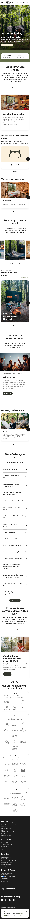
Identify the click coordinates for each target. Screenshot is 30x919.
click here (19, 915)
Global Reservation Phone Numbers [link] (10, 860)
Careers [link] (3, 826)
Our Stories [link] (4, 833)
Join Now (7, 674)
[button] (21, 56)
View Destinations (7, 45)
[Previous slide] (11, 402)
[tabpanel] (15, 56)
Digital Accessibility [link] (6, 835)
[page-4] (16, 171)
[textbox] (8, 57)
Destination (8, 55)
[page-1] (13, 171)
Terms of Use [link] (4, 878)
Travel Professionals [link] (6, 844)
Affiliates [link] (3, 850)
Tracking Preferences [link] (7, 873)
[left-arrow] (10, 264)
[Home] (7, 4)
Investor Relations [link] (6, 828)
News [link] (2, 830)
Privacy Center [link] (5, 874)
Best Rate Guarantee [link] (6, 862)
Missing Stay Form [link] (6, 864)
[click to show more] (28, 159)
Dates (20, 55)
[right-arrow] (25, 88)
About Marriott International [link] (8, 824)
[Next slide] (18, 402)
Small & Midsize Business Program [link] (10, 842)
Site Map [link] (3, 866)
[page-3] (15, 171)
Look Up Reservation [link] (6, 859)
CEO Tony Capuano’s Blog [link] (8, 832)
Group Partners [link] (5, 846)
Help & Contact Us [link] (6, 857)
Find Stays (23, 277)
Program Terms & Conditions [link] (9, 880)
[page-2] (14, 171)
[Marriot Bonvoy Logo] (15, 682)
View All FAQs (15, 600)
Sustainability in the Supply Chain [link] (10, 881)
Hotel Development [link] (6, 848)
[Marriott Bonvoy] (19, 2)
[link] (15, 195)
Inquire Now (7, 393)
